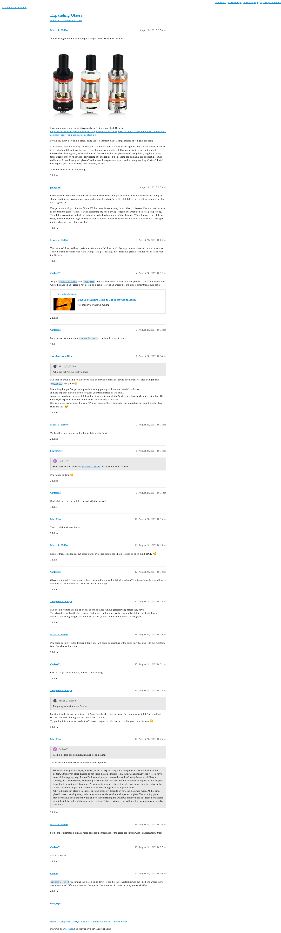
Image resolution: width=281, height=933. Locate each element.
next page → (57, 903)
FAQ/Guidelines (81, 921)
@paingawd (89, 281)
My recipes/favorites (270, 2)
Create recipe (234, 2)
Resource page (250, 2)
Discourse (68, 928)
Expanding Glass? (66, 15)
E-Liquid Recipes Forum (14, 7)
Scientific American (67, 294)
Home (53, 921)
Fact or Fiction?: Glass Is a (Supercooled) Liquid (107, 299)
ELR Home (220, 2)
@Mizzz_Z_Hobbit (68, 281)
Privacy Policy (120, 921)
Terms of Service (101, 921)
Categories (65, 921)
